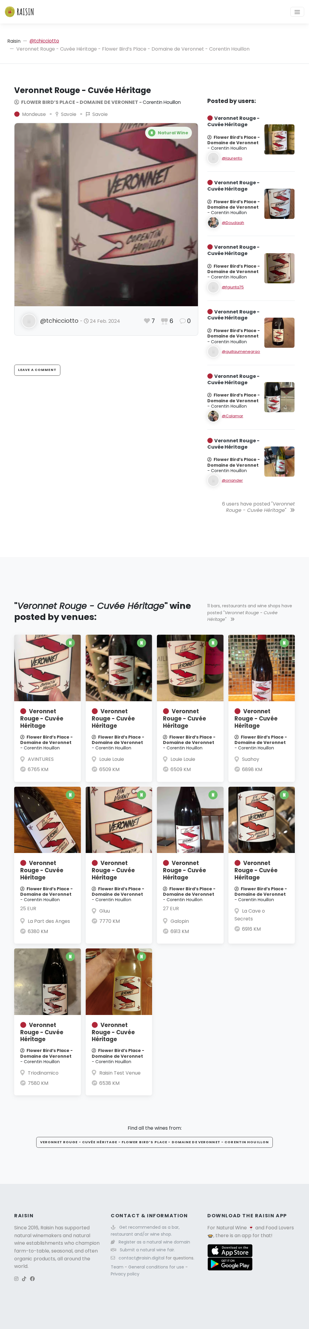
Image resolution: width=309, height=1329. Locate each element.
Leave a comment (37, 369)
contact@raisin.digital (141, 1258)
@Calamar (232, 416)
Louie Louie (111, 759)
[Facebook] (32, 1278)
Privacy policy (125, 1274)
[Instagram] (16, 1278)
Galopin (179, 921)
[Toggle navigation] (297, 12)
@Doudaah (233, 222)
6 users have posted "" (258, 507)
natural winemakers (38, 1235)
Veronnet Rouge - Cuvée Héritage (41, 719)
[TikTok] (24, 1278)
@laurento (232, 158)
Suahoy (250, 759)
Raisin (14, 41)
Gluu (104, 910)
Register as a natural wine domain (154, 1242)
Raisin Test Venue (120, 1072)
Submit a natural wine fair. (147, 1250)
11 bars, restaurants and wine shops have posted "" (249, 612)
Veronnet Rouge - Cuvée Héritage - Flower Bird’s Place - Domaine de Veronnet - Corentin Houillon (154, 1142)
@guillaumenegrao (241, 351)
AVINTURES (41, 759)
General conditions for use (156, 1267)
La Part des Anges (49, 921)
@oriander (232, 480)
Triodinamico (43, 1072)
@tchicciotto (44, 41)
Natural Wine (231, 1227)
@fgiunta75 (233, 287)
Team (118, 1267)
